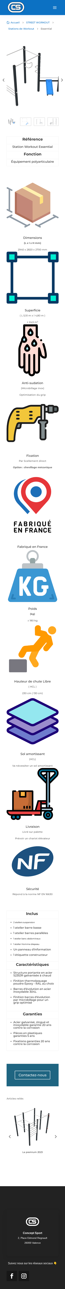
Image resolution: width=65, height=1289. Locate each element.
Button (20, 1163)
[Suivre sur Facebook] (12, 1276)
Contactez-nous (32, 1075)
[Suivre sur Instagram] (24, 1276)
